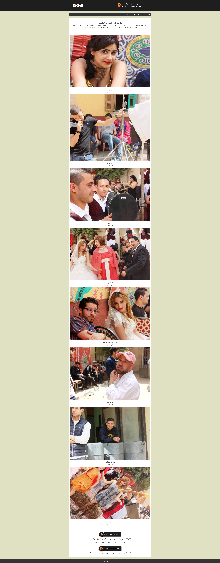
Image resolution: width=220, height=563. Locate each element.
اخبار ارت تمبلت (125, 553)
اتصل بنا (120, 14)
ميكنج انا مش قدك (96, 553)
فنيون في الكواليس (117, 539)
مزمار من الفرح (103, 539)
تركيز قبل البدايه (90, 539)
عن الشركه (140, 14)
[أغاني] (82, 5)
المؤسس (132, 14)
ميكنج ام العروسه (110, 553)
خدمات (126, 14)
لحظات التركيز (131, 539)
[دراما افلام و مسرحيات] (78, 5)
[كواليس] (74, 5)
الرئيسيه (148, 14)
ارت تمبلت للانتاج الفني (110, 561)
